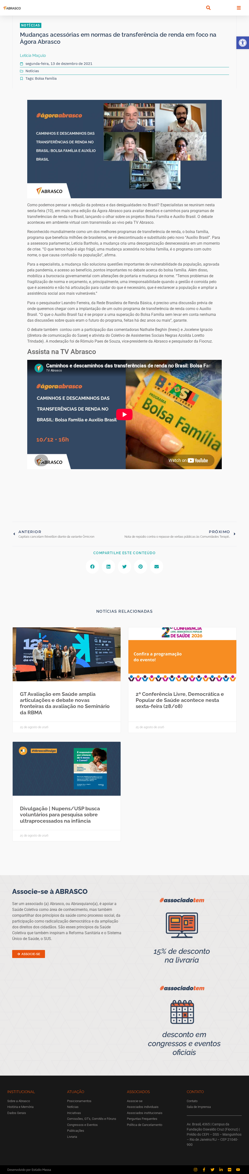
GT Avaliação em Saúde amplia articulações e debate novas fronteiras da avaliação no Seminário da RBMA (65, 703)
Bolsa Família (46, 78)
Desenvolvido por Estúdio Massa (29, 1170)
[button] (242, 42)
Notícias (32, 71)
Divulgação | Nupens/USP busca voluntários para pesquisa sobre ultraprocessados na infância (60, 814)
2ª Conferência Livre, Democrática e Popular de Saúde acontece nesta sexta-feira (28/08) (180, 700)
